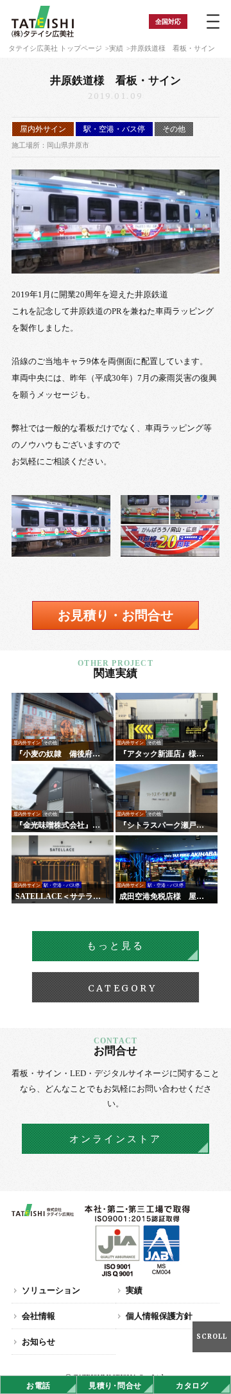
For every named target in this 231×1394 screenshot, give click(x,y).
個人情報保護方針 (159, 1316)
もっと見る (115, 946)
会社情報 (38, 1316)
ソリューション (51, 1290)
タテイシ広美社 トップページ (55, 48)
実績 (116, 48)
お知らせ (38, 1341)
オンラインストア (115, 1139)
